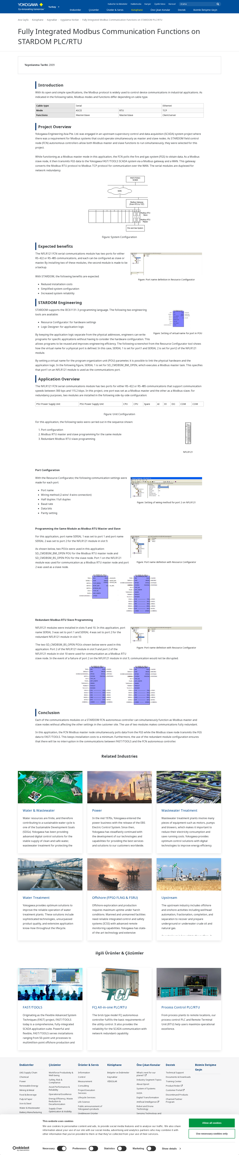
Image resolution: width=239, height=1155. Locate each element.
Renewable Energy (29, 1085)
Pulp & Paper (26, 1099)
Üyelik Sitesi (159, 4)
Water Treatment (36, 897)
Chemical (24, 1076)
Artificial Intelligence (147, 1101)
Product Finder (173, 1085)
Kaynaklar (52, 19)
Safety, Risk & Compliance (55, 1081)
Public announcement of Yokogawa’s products (90, 1107)
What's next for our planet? (146, 1074)
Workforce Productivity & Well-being (61, 1074)
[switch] (93, 1148)
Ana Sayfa (23, 19)
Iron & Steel (25, 1103)
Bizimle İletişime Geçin (205, 9)
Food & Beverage (28, 1094)
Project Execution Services (86, 1091)
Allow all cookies (211, 1122)
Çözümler (94, 9)
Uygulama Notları (69, 19)
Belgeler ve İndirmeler (118, 1072)
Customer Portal (174, 1090)
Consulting (83, 1085)
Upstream (169, 897)
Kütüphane (137, 9)
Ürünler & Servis (115, 9)
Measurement (85, 1081)
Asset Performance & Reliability (59, 1088)
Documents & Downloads (178, 1076)
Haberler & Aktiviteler (117, 4)
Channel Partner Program (174, 1100)
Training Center (173, 1081)
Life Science (84, 1101)
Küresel (172, 4)
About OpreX (143, 1084)
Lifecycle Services (86, 1097)
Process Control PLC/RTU (180, 1007)
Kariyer (148, 4)
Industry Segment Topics (149, 1079)
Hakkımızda (136, 4)
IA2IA (139, 1093)
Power (97, 810)
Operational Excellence (60, 1094)
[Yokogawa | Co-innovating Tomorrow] (31, 7)
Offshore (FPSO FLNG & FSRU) (115, 897)
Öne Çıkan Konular (160, 9)
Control (81, 1076)
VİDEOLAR (112, 1081)
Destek (182, 9)
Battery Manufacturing (31, 1112)
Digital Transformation (148, 1097)
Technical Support (175, 1072)
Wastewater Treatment (179, 810)
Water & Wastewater (39, 810)
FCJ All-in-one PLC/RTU (109, 1007)
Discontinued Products (177, 1094)
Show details (169, 1148)
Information (84, 1072)
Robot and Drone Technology (145, 1107)
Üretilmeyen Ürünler (88, 1113)
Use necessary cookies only (212, 1133)
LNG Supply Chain (28, 1072)
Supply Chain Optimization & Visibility (60, 1110)
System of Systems (146, 1088)
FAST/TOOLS (32, 1007)
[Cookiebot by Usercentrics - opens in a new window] (21, 1148)
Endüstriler (75, 9)
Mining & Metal (27, 1090)
